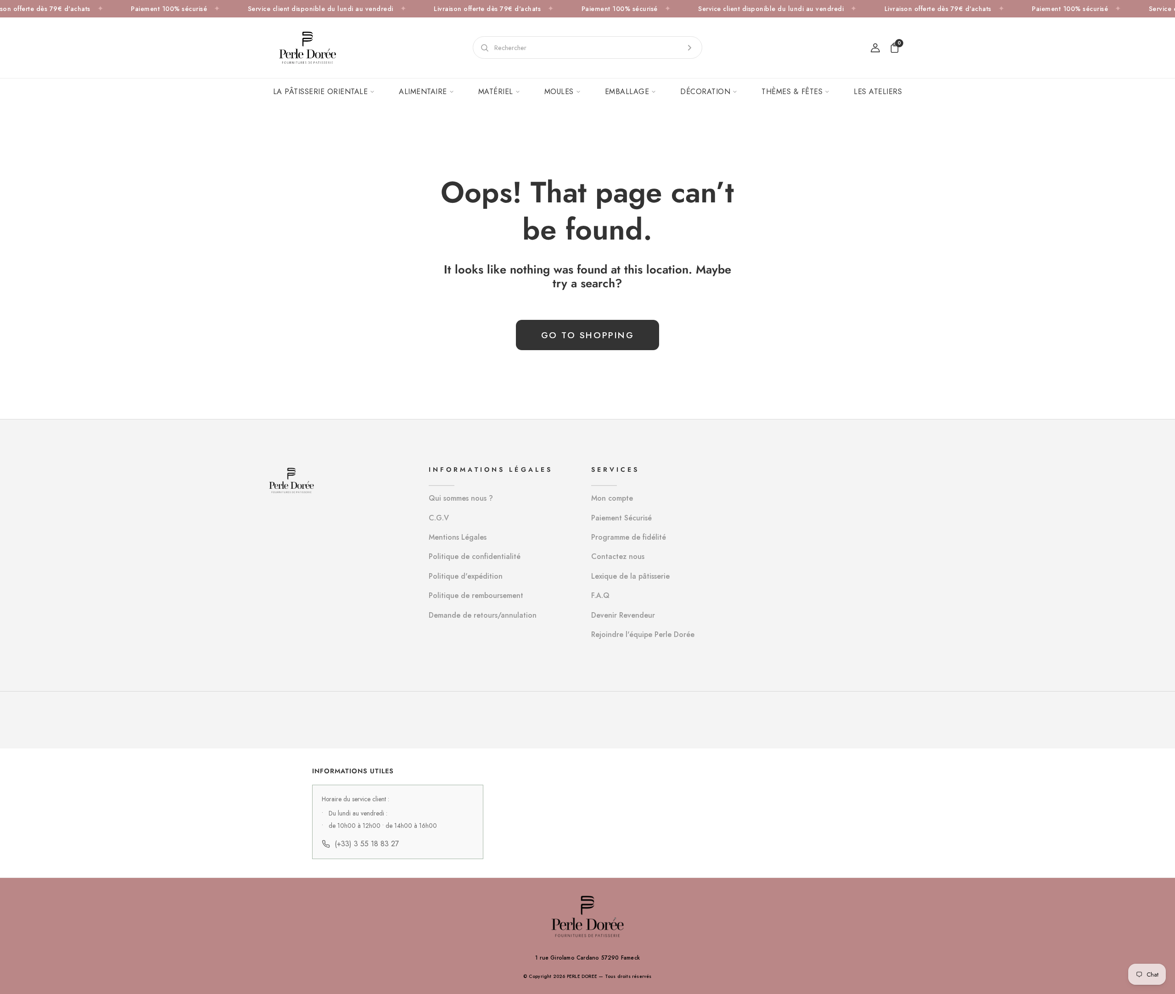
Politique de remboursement (476, 595)
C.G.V (439, 518)
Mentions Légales (458, 537)
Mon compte (612, 498)
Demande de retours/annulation (483, 615)
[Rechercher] (689, 47)
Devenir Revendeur (623, 615)
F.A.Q (600, 595)
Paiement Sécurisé (621, 518)
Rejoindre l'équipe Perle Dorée (642, 634)
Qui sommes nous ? (461, 498)
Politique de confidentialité (474, 556)
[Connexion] (875, 48)
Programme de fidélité (628, 537)
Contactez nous (617, 556)
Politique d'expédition (466, 576)
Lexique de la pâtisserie (630, 576)
